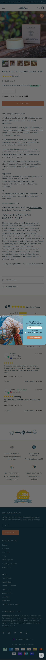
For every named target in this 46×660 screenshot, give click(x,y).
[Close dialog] (1, 317)
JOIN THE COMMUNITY (34, 337)
